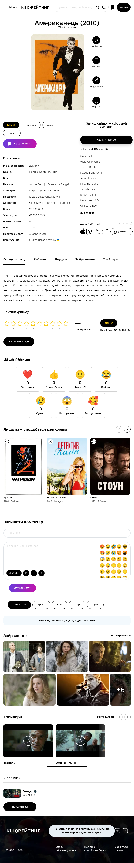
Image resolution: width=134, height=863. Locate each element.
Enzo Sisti (35, 196)
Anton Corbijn (37, 184)
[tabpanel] (67, 287)
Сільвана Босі (88, 205)
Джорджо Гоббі (89, 200)
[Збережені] (112, 7)
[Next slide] (127, 717)
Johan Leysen (88, 178)
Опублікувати (22, 588)
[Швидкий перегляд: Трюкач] (7, 441)
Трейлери (12, 717)
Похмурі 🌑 (29, 791)
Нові (59, 604)
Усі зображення (120, 635)
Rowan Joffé (51, 190)
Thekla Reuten (89, 167)
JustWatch (123, 223)
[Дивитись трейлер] (28, 740)
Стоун (93, 497)
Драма (50, 125)
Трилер (11, 133)
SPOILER (14, 573)
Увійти (124, 7)
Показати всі (20, 806)
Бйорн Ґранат (88, 194)
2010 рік (34, 165)
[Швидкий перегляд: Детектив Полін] (50, 441)
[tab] (67, 766)
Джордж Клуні (51, 196)
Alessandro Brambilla (58, 202)
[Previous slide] (120, 717)
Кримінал (31, 125)
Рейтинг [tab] (40, 259)
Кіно (35, 7)
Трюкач (8, 497)
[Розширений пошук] (98, 7)
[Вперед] (127, 429)
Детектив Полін (56, 497)
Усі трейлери (105, 716)
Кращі (41, 604)
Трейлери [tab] (110, 259)
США (54, 172)
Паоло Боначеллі (91, 172)
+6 (120, 689)
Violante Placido (90, 161)
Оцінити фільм (106, 139)
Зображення (15, 635)
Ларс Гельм (87, 189)
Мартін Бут (36, 190)
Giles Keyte (36, 202)
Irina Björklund (89, 183)
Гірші (95, 604)
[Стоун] (110, 466)
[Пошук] (104, 7)
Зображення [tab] (85, 259)
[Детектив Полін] (67, 466)
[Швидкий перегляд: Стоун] (93, 441)
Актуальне (19, 604)
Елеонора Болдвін (59, 184)
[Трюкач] (24, 466)
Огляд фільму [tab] (14, 259)
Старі (77, 604)
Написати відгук (19, 341)
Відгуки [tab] (61, 259)
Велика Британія (39, 172)
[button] (24, 656)
